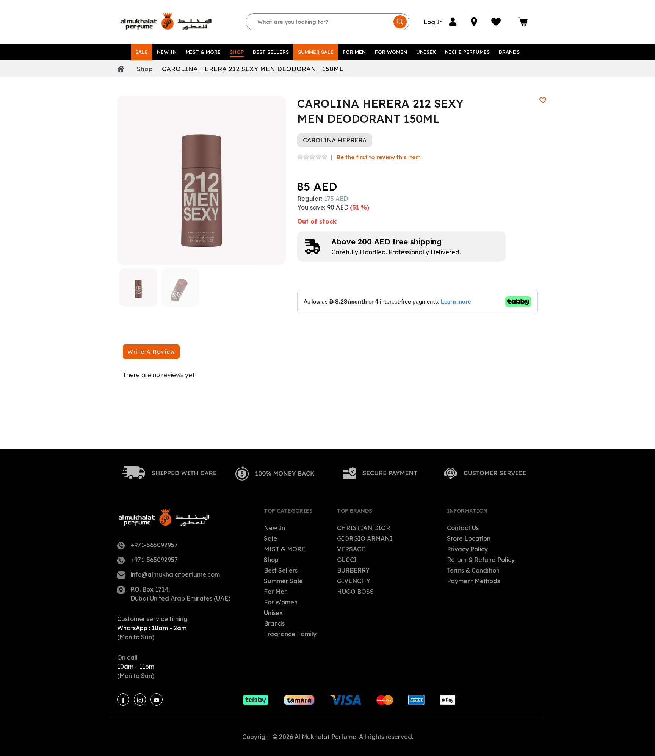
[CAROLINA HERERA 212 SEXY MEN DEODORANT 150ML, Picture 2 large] (180, 287)
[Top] (120, 69)
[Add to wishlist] (542, 100)
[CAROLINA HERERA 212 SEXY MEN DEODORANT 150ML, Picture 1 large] (138, 287)
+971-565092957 (154, 545)
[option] (201, 180)
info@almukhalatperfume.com (175, 574)
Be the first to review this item (379, 157)
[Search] (400, 21)
